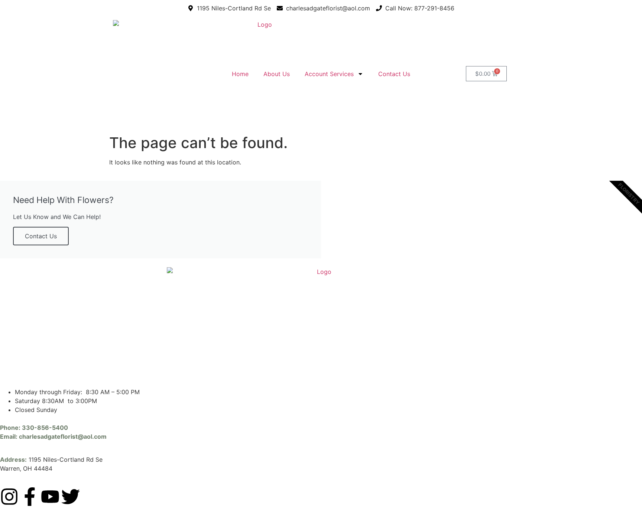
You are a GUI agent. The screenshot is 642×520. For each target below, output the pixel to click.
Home (240, 74)
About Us (276, 74)
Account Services (329, 74)
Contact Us (394, 74)
